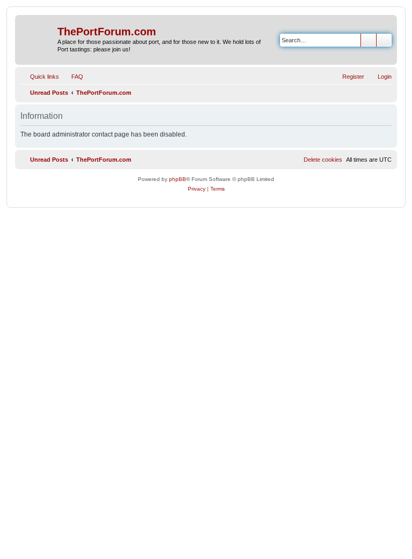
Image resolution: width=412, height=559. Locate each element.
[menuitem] (72, 76)
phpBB (177, 179)
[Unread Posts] (37, 34)
